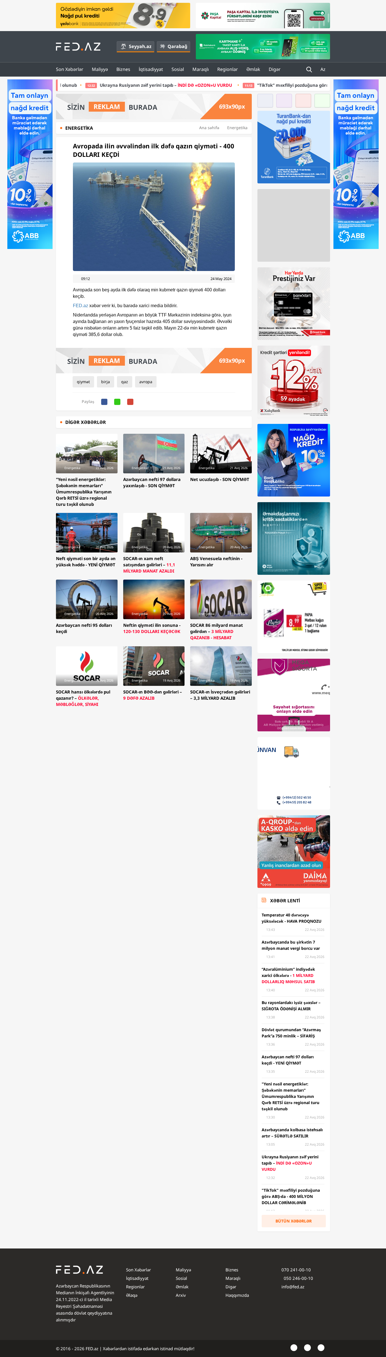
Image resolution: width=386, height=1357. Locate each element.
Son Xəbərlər (69, 69)
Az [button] (323, 69)
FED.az (80, 305)
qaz (124, 381)
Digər (275, 69)
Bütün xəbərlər (294, 1221)
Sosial (178, 69)
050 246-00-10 (298, 1278)
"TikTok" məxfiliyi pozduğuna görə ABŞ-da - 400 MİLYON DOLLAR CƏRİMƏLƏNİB (266, 85)
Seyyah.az (140, 46)
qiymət (83, 381)
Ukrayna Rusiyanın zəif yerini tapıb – (93, 85)
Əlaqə (131, 1295)
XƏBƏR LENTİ (285, 901)
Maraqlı (200, 69)
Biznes (123, 69)
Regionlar (227, 69)
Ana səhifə (209, 127)
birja (105, 381)
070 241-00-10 (296, 1270)
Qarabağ (177, 46)
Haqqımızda (237, 1295)
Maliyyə (100, 69)
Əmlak (253, 69)
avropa (145, 381)
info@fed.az (292, 1286)
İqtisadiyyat (151, 69)
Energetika (237, 127)
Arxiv (181, 1295)
